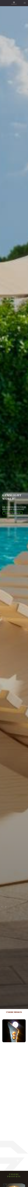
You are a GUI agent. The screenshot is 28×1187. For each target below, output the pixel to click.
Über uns (14, 1159)
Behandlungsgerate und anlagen (14, 514)
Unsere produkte (14, 1175)
